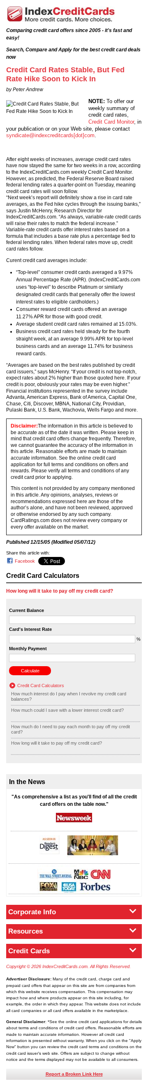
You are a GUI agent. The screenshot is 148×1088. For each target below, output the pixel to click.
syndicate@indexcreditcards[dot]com (50, 135)
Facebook (25, 561)
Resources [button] (25, 931)
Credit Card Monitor (111, 122)
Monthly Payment (28, 648)
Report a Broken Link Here (74, 1074)
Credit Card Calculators (40, 685)
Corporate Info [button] (32, 912)
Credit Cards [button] (29, 951)
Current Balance (26, 610)
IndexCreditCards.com (61, 14)
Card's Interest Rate (30, 629)
